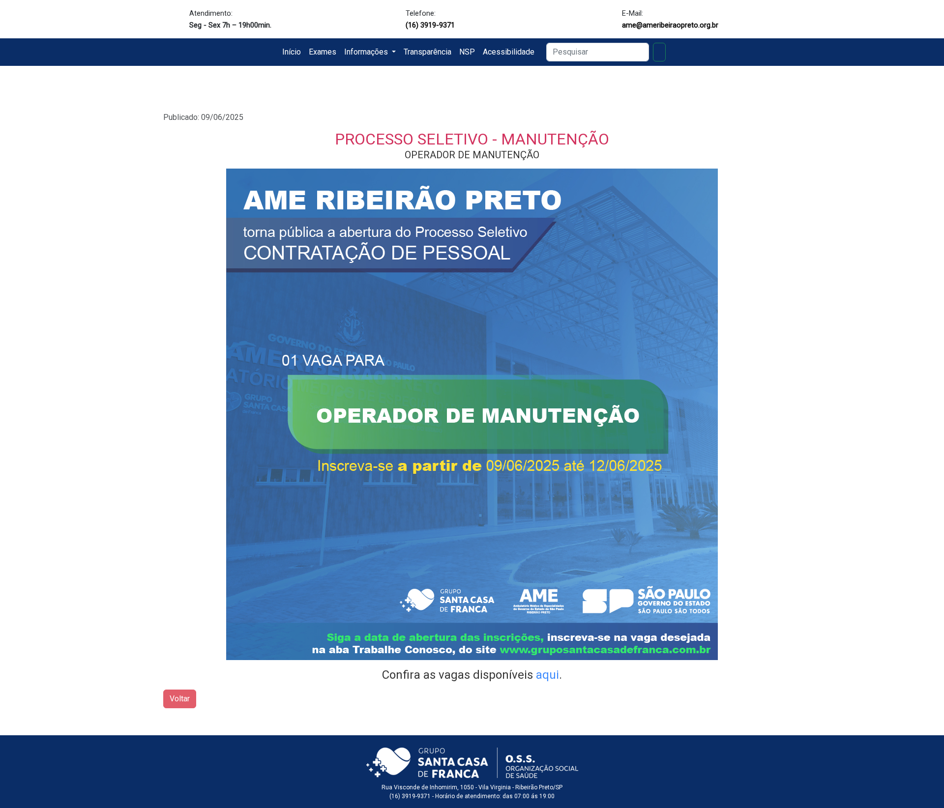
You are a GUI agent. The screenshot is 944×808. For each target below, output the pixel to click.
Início (291, 52)
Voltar (180, 698)
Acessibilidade (508, 52)
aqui (547, 675)
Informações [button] (367, 52)
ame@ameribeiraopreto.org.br (670, 25)
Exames (322, 52)
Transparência (427, 52)
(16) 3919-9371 (430, 25)
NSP (467, 52)
